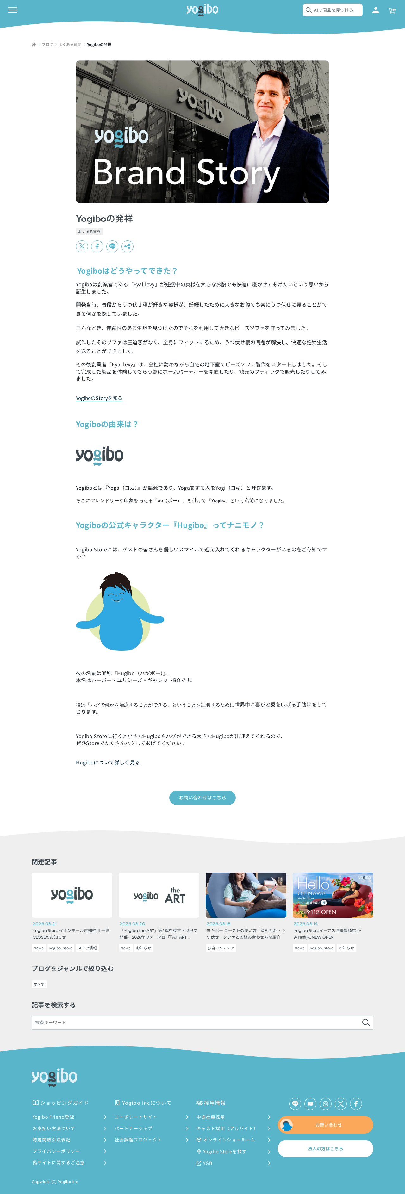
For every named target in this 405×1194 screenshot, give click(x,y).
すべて (39, 984)
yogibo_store (60, 947)
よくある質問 (89, 231)
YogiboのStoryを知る (99, 398)
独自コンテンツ (221, 947)
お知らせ (143, 947)
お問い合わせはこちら (202, 797)
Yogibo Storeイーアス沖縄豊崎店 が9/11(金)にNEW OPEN (327, 934)
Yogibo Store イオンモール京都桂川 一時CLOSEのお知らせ (71, 934)
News (39, 947)
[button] (127, 246)
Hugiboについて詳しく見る (108, 762)
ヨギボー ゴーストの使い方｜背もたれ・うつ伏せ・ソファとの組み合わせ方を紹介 (246, 934)
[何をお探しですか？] (366, 1023)
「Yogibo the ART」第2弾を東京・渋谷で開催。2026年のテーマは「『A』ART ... (158, 934)
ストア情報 (87, 947)
